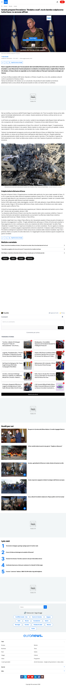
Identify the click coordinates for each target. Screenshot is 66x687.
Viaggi (3, 655)
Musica (49, 624)
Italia (19, 621)
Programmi (37, 658)
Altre (2, 671)
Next (2, 652)
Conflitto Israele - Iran (21, 617)
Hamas (5, 258)
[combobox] (33, 607)
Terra (35, 648)
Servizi (3, 667)
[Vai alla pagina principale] (6, 2)
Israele (15, 6)
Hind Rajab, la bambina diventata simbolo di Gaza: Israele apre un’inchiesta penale (22, 253)
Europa (3, 645)
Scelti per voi (7, 426)
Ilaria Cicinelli (5, 56)
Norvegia (17, 624)
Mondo (10, 6)
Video (2, 658)
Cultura (36, 655)
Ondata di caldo (38, 624)
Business (3, 648)
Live (62, 2)
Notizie (5, 6)
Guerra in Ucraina (37, 617)
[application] (33, 33)
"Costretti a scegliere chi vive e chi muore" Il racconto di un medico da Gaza (21, 249)
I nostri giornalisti (5, 662)
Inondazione (36, 621)
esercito (30, 258)
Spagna (48, 617)
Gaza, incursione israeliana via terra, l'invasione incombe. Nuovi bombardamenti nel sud (24, 245)
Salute (46, 621)
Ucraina (27, 624)
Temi (2, 641)
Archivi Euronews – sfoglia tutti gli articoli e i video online (48, 662)
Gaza (13, 258)
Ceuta (33, 628)
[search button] (45, 607)
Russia (27, 621)
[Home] (1, 6)
